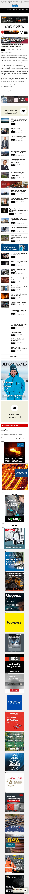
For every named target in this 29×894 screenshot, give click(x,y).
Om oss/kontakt (21, 9)
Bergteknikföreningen (17, 11)
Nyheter (3, 49)
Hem (5, 9)
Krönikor (26, 9)
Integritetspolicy (25, 11)
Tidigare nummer (15, 9)
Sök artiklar (9, 9)
